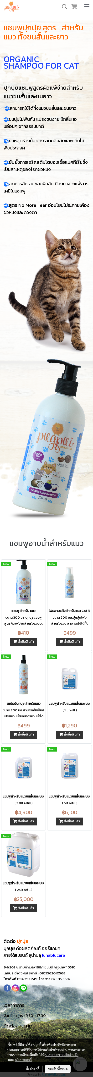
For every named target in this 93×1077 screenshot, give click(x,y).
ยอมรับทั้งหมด (58, 1069)
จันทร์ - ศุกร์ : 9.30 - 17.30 (25, 1015)
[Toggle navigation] (87, 6)
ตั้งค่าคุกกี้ (32, 1069)
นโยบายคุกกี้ (23, 1060)
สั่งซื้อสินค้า (25, 641)
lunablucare (53, 955)
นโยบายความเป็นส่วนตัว (61, 1055)
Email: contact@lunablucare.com (32, 1036)
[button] (63, 6)
